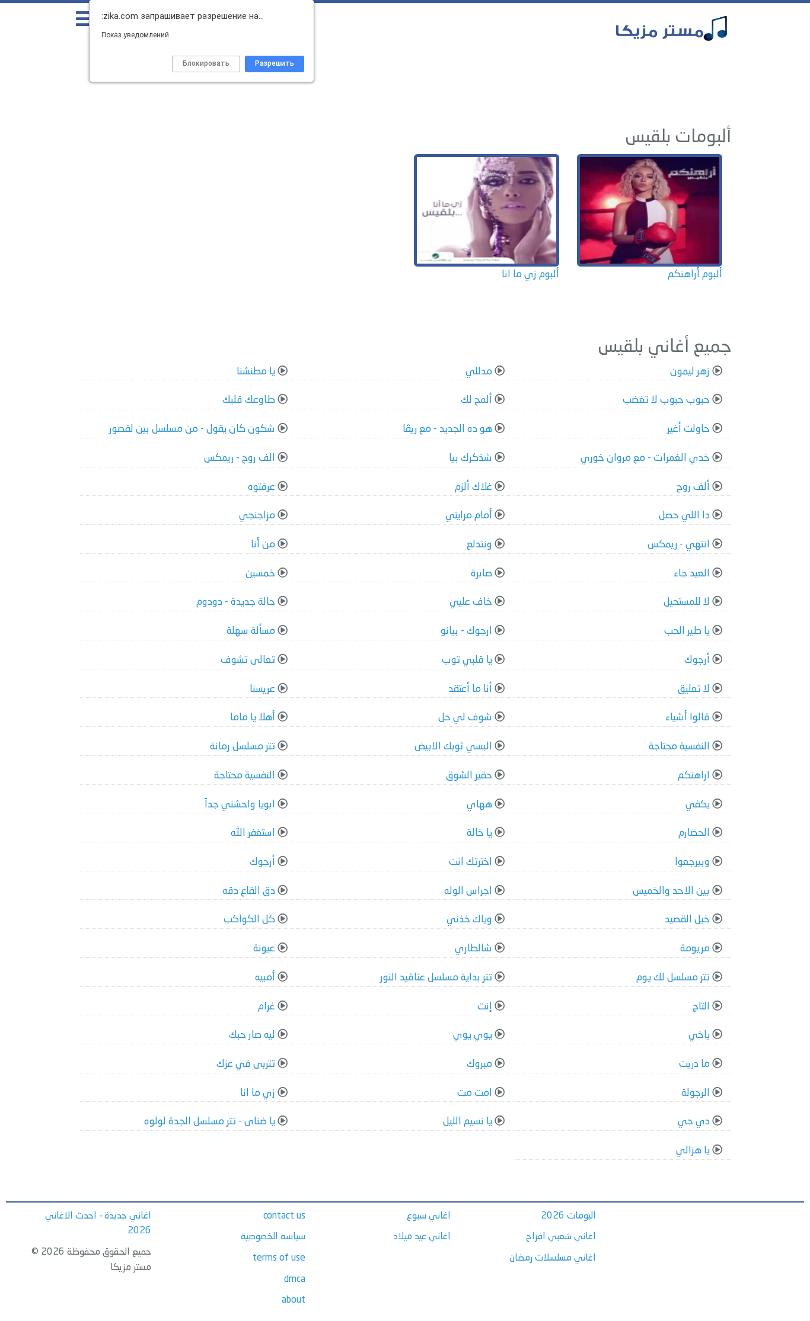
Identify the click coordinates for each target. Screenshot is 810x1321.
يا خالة (479, 833)
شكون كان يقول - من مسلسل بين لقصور (192, 429)
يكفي (697, 805)
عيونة (264, 949)
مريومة (695, 949)
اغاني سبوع (429, 1216)
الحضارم (694, 833)
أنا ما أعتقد (470, 689)
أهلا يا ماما (252, 718)
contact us (284, 1216)
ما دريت (694, 1064)
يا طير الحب (687, 631)
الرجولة (695, 1093)
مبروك (479, 1064)
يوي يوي (472, 1035)
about (293, 1300)
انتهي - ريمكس (679, 545)
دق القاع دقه (248, 891)
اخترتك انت (470, 862)
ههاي (479, 805)
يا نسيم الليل (467, 1122)
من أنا (263, 545)
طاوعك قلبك (248, 400)
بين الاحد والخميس (671, 891)
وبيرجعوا (692, 862)
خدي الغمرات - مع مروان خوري (645, 458)
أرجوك (697, 660)
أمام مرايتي (468, 516)
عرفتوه (261, 487)
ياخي (699, 1035)
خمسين (260, 574)
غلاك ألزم (473, 487)
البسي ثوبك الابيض (453, 747)
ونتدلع (479, 545)
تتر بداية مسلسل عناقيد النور (436, 978)
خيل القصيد (687, 920)
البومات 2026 (568, 1216)
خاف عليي (470, 602)
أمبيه (265, 978)
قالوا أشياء (687, 718)
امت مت (474, 1093)
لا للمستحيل (687, 602)
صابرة (481, 574)
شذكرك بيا (470, 458)
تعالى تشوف (248, 660)
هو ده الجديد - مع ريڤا (447, 429)
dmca (294, 1279)
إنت (484, 1007)
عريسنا (262, 689)
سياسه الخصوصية (273, 1237)
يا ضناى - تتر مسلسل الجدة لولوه (209, 1122)
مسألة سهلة (251, 631)
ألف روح (693, 487)
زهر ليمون (690, 372)
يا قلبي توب (467, 660)
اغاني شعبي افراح (561, 1237)
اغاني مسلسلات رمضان (552, 1258)
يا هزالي (693, 1151)
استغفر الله (253, 833)
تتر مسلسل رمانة (242, 747)
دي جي (694, 1122)
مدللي (478, 372)
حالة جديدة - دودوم (235, 602)
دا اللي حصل (684, 516)
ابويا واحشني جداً (240, 805)
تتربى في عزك (245, 1064)
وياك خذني (469, 920)
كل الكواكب (249, 920)
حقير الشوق (469, 776)
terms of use (279, 1258)
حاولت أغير (688, 429)
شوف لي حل (465, 718)
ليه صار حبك (252, 1035)
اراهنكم (694, 776)
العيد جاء (692, 574)
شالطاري (473, 949)
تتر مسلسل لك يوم (673, 978)
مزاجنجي (257, 516)
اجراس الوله (468, 891)
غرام (266, 1007)
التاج (701, 1007)
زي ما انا (257, 1093)
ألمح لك (476, 400)
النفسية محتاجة (679, 747)
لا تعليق (694, 689)
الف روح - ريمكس (239, 458)
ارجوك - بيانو (466, 631)
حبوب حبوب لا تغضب (666, 400)
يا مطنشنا (256, 372)
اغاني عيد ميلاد (422, 1237)
